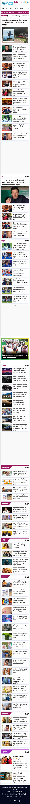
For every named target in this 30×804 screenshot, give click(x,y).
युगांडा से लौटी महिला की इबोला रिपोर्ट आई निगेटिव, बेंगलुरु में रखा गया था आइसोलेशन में (19, 680)
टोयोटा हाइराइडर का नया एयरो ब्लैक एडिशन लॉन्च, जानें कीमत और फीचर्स (20, 386)
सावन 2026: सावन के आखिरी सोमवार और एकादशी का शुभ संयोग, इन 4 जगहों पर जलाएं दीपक (20, 101)
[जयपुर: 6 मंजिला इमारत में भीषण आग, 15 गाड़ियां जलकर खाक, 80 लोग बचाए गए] (7, 57)
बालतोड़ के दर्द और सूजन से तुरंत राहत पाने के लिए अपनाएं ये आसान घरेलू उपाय (19, 609)
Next (27, 355)
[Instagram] (26, 2)
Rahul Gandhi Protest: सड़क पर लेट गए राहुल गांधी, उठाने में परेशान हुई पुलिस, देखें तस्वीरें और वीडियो (20, 735)
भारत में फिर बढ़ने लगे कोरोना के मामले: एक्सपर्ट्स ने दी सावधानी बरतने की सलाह (19, 600)
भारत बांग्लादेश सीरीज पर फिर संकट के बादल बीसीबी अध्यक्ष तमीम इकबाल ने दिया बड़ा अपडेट (20, 299)
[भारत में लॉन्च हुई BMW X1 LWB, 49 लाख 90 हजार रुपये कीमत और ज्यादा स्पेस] (7, 371)
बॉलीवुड (4, 540)
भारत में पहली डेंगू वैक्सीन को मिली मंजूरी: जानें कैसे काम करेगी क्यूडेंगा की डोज (20, 496)
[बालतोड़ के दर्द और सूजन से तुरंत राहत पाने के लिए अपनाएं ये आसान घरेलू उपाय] (7, 610)
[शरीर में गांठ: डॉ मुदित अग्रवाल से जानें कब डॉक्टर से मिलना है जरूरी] (7, 618)
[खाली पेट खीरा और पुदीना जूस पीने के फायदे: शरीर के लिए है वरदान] (7, 636)
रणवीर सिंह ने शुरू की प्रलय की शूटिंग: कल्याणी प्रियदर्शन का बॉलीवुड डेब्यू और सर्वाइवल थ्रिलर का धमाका (20, 562)
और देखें (27, 177)
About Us (10, 792)
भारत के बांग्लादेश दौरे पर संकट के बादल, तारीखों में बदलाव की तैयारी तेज (19, 289)
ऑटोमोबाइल (4, 366)
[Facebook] (19, 2)
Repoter (9, 796)
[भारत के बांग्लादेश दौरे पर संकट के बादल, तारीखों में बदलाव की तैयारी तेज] (7, 290)
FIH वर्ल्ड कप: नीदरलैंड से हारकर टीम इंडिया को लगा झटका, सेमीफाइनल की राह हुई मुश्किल (20, 255)
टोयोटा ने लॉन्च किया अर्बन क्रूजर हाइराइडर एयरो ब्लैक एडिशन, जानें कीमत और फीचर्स (20, 378)
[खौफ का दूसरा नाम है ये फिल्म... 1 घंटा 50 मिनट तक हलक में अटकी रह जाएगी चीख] (7, 727)
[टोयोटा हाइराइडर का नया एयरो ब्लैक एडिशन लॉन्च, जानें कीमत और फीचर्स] (7, 387)
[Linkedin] (28, 2)
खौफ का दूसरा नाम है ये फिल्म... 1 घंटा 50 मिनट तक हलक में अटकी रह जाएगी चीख (20, 727)
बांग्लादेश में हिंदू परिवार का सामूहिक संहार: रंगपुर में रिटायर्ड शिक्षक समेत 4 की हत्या (19, 92)
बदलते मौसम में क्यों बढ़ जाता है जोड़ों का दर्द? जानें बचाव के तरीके (20, 670)
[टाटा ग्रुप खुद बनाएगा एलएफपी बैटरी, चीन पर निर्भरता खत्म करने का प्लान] (7, 403)
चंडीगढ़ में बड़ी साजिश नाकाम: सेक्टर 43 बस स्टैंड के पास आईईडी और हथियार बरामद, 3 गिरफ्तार (14, 22)
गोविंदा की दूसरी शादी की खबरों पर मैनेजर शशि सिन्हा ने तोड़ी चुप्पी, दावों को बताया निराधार (20, 553)
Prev (4, 355)
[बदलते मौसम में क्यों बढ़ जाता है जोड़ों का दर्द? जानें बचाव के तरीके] (7, 671)
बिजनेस (22, 8)
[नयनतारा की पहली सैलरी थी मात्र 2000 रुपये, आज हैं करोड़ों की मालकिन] (7, 546)
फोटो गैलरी (5, 714)
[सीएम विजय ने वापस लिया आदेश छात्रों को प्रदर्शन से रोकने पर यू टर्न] (7, 533)
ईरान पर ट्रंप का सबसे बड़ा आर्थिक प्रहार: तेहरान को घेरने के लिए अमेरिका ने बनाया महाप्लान (20, 110)
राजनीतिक (5, 504)
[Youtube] (21, 2)
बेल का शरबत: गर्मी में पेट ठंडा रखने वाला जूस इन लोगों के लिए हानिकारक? (20, 743)
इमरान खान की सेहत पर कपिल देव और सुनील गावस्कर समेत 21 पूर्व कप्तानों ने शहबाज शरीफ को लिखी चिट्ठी (20, 48)
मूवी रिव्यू (5, 752)
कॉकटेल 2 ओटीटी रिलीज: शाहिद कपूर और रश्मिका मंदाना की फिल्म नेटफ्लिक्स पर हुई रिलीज (20, 570)
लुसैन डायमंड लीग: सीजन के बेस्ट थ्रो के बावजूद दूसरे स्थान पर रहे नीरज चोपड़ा (20, 263)
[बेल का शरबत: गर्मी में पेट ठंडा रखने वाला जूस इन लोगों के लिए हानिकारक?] (7, 743)
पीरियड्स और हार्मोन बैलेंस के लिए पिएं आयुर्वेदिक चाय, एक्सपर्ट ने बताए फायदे (19, 662)
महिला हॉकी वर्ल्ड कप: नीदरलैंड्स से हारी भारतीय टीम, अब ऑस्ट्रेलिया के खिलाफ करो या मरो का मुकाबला (19, 272)
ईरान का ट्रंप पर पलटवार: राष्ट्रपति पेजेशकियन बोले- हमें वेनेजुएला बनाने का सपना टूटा (20, 65)
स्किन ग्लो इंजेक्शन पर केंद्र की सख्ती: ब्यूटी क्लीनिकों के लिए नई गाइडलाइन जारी (20, 697)
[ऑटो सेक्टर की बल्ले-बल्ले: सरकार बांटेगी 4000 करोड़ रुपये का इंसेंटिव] (7, 411)
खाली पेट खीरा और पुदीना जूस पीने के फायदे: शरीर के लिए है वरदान (20, 635)
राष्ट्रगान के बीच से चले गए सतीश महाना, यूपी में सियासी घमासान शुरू (19, 127)
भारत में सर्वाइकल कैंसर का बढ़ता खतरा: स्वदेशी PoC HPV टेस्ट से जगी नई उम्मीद (19, 644)
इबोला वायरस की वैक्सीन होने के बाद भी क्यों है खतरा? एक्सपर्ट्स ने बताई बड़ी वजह (19, 688)
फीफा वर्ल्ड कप (25, 16)
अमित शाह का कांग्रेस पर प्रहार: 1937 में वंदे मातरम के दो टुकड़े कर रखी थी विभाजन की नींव (20, 517)
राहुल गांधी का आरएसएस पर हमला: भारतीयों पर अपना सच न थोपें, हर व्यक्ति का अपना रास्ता (20, 509)
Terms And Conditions (9, 794)
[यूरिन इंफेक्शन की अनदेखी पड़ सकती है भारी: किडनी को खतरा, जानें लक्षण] (7, 706)
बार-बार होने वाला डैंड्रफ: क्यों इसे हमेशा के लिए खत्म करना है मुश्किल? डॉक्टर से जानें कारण (20, 473)
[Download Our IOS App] (17, 2)
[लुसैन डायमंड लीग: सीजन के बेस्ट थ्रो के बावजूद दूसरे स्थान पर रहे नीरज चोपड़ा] (7, 263)
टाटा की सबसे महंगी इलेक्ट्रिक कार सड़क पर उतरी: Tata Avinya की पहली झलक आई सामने (20, 427)
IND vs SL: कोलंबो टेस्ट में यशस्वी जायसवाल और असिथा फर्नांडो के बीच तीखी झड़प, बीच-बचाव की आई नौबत (20, 118)
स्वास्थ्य (4, 577)
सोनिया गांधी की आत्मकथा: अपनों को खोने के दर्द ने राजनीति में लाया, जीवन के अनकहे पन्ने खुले (20, 525)
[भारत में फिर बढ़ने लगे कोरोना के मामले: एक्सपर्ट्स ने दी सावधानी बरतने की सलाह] (7, 601)
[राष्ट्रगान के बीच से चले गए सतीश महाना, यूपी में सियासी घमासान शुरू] (7, 127)
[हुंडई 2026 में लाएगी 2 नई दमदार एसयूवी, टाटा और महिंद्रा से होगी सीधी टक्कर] (7, 419)
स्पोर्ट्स (16, 8)
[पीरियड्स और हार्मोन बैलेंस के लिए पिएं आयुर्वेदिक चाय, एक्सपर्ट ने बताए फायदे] (7, 662)
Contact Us (18, 792)
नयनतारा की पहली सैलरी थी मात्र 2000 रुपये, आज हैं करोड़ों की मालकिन (20, 546)
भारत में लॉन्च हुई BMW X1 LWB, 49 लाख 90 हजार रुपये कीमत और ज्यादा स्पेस (19, 370)
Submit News (17, 796)
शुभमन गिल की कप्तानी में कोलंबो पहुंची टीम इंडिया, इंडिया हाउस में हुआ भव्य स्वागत (20, 280)
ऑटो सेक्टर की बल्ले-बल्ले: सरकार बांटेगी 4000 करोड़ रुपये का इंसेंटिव (19, 410)
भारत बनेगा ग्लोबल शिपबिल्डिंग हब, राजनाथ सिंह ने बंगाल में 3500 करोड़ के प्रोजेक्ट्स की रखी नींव (20, 75)
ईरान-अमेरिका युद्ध (15, 16)
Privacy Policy (22, 794)
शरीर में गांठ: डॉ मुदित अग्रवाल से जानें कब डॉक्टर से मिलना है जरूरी (20, 618)
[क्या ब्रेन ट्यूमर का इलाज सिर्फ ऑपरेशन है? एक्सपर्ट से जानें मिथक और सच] (7, 654)
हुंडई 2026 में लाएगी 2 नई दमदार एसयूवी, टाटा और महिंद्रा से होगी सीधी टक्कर (19, 418)
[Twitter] (23, 2)
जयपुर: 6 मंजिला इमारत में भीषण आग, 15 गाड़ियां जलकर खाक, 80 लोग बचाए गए (20, 56)
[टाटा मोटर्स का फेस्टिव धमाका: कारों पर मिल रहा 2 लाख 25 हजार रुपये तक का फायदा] (7, 395)
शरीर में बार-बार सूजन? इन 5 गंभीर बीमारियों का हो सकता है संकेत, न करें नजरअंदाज (20, 627)
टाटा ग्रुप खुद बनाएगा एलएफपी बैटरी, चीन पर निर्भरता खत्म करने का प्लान (19, 402)
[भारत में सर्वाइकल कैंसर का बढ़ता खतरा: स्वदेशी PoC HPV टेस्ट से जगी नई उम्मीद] (7, 645)
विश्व (11, 8)
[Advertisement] (15, 159)
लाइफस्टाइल (5, 467)
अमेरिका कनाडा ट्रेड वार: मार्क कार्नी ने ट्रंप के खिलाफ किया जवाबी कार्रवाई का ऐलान (20, 135)
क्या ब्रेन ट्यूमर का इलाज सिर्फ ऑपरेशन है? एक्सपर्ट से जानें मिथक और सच (20, 653)
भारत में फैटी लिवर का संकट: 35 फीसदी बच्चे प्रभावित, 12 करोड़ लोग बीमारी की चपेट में (20, 489)
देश (7, 8)
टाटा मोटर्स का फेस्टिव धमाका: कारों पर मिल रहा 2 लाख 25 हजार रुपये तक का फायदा (20, 394)
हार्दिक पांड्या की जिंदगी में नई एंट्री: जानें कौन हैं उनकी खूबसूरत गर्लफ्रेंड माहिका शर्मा (20, 719)
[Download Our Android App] (15, 2)
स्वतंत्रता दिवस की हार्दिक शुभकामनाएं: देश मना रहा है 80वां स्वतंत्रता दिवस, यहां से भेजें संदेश (20, 481)
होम (3, 8)
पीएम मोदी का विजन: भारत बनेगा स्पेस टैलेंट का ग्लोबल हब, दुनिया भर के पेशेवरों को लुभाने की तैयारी (19, 83)
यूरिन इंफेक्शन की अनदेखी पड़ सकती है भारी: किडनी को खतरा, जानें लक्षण (20, 706)
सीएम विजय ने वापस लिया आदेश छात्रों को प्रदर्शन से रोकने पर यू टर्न (20, 533)
